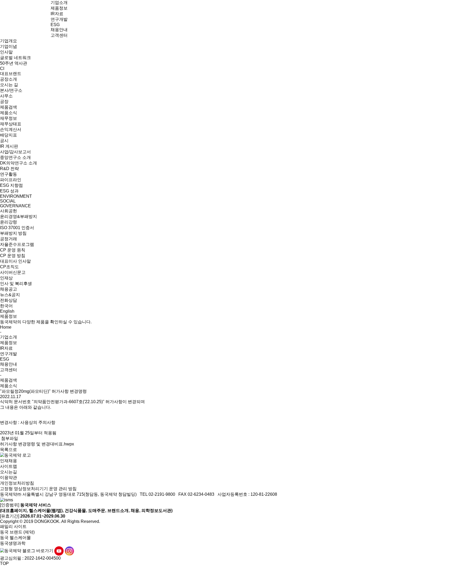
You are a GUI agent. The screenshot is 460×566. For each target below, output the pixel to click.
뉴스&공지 (10, 294)
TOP (4, 563)
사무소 (6, 96)
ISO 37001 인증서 (17, 227)
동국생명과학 (13, 543)
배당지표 (8, 135)
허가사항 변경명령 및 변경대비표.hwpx (37, 444)
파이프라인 (10, 179)
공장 (4, 101)
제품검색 (8, 107)
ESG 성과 (9, 191)
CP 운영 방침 (12, 255)
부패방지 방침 (13, 233)
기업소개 (59, 2)
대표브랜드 (10, 73)
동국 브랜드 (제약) (17, 532)
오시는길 (8, 472)
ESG (55, 24)
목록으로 (8, 449)
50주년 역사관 (13, 63)
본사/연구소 (11, 90)
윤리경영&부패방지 (18, 216)
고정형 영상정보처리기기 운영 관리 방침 (38, 488)
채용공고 (8, 289)
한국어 (6, 306)
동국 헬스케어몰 (15, 537)
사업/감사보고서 (15, 152)
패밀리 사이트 (13, 526)
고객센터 (59, 35)
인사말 (6, 52)
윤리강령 (8, 222)
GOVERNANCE (15, 206)
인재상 (6, 278)
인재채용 (8, 460)
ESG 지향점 (11, 185)
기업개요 (8, 41)
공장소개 (8, 79)
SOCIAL (8, 201)
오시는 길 (9, 84)
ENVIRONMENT (16, 196)
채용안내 (59, 29)
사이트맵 (8, 466)
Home (5, 327)
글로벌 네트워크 (15, 57)
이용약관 (8, 477)
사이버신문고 (13, 272)
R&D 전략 (9, 168)
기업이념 (8, 46)
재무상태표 (10, 124)
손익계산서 (10, 129)
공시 (4, 140)
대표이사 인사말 (15, 261)
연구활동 (8, 174)
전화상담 (8, 300)
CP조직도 (9, 267)
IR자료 (57, 13)
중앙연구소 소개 (15, 157)
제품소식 (8, 112)
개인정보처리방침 (17, 483)
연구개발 (59, 19)
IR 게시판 (9, 146)
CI (2, 68)
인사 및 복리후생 (16, 283)
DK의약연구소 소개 (18, 163)
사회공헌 (8, 211)
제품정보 (59, 8)
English (7, 311)
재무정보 (8, 118)
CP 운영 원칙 (12, 250)
